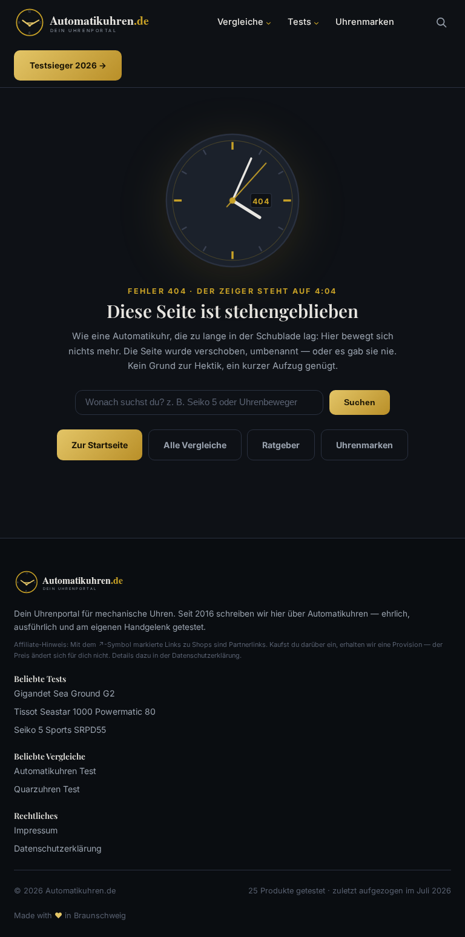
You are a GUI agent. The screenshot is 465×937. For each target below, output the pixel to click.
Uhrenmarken (364, 445)
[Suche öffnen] (441, 22)
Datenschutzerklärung (58, 848)
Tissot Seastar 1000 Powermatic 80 (85, 711)
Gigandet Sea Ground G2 (64, 693)
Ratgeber (281, 445)
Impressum (36, 830)
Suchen (359, 402)
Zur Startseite (99, 445)
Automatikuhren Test (55, 771)
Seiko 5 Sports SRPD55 (60, 729)
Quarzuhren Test (47, 789)
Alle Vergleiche (194, 445)
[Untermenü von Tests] (316, 22)
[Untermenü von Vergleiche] (268, 22)
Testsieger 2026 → (68, 65)
